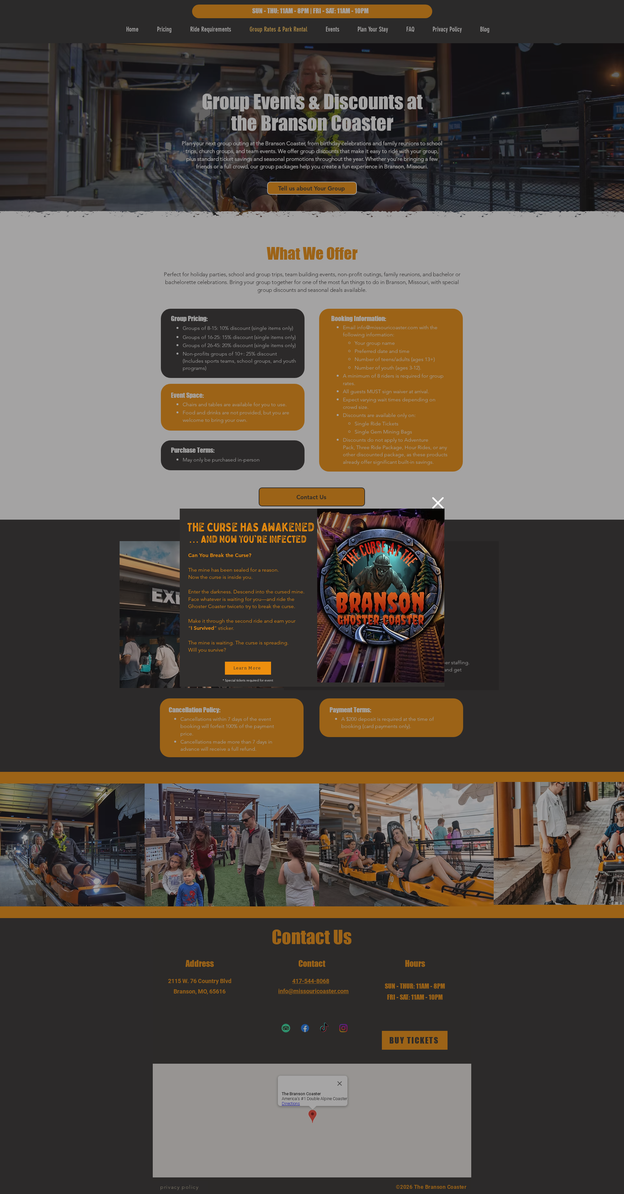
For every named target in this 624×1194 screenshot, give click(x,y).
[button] (438, 503)
